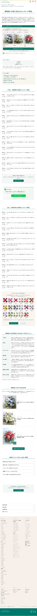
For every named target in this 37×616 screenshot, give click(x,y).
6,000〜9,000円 (15, 524)
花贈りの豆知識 (27, 589)
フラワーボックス (28, 524)
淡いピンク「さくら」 (16, 538)
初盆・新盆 (2, 531)
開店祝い (2, 578)
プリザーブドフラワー (28, 531)
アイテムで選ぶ (27, 520)
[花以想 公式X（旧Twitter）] (33, 612)
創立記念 (2, 581)
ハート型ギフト (27, 527)
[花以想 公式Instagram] (31, 612)
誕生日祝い (2, 544)
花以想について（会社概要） (17, 589)
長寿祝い (2, 551)
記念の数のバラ (3, 558)
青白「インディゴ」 (15, 554)
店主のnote (26, 592)
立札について (26, 50)
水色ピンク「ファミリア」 (16, 557)
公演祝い (2, 565)
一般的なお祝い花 (3, 543)
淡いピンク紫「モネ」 (16, 551)
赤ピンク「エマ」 (15, 537)
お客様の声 (2, 595)
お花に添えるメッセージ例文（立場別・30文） (11, 75)
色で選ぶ (14, 533)
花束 (26, 521)
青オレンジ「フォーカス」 (16, 555)
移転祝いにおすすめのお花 (8, 80)
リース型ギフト (27, 528)
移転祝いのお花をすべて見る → (18, 48)
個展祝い (2, 564)
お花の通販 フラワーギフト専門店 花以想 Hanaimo (5, 2)
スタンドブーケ (27, 530)
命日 (1, 530)
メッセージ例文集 (27, 545)
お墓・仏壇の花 (3, 538)
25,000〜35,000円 (15, 530)
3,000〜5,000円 (15, 523)
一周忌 (2, 524)
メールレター (15, 592)
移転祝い (2, 575)
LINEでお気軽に (21, 53)
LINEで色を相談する (23, 323)
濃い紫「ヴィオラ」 (15, 540)
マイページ (30, 2)
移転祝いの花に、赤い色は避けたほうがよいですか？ (11, 464)
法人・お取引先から (13, 76)
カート (33, 2)
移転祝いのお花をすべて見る (18, 448)
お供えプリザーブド (3, 540)
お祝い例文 (12, 4)
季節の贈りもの (27, 541)
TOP (1, 4)
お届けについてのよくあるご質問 (9, 82)
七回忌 (2, 527)
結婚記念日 (2, 547)
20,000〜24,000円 (15, 528)
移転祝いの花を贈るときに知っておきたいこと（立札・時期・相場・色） (15, 78)
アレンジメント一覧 (18, 50)
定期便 (26, 544)
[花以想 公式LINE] (35, 612)
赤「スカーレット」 (15, 534)
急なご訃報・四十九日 (4, 523)
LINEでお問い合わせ (19, 195)
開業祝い (2, 577)
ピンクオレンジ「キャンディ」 (17, 548)
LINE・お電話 (12, 379)
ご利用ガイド (2, 589)
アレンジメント (27, 523)
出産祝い (2, 555)
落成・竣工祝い (3, 582)
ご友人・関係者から (7, 76)
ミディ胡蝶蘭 (3, 567)
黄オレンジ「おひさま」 (16, 547)
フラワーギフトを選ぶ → (18, 490)
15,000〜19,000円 (15, 527)
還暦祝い (2, 548)
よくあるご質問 (3, 598)
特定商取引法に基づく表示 (10, 606)
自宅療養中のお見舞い (4, 571)
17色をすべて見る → (14, 323)
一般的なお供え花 (3, 521)
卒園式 (2, 557)
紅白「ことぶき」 (15, 544)
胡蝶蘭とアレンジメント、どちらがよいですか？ (10, 471)
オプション (27, 538)
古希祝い (2, 550)
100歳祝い (2, 554)
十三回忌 (2, 528)
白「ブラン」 (15, 541)
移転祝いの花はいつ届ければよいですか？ (9, 461)
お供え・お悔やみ (3, 520)
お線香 (26, 537)
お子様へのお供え (3, 534)
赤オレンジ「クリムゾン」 (16, 545)
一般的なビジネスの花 (4, 574)
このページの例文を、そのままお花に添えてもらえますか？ (12, 474)
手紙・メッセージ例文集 (6, 4)
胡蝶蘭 (2, 584)
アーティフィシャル (28, 540)
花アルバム (2, 601)
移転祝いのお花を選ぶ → (18, 180)
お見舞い (2, 568)
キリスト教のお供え (3, 537)
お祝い (2, 541)
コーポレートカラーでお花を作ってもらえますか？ (10, 468)
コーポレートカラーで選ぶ (12, 50)
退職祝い (2, 561)
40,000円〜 (14, 531)
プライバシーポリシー (4, 606)
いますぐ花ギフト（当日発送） (17, 520)
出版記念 (2, 562)
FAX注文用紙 (2, 592)
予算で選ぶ (22, 50)
